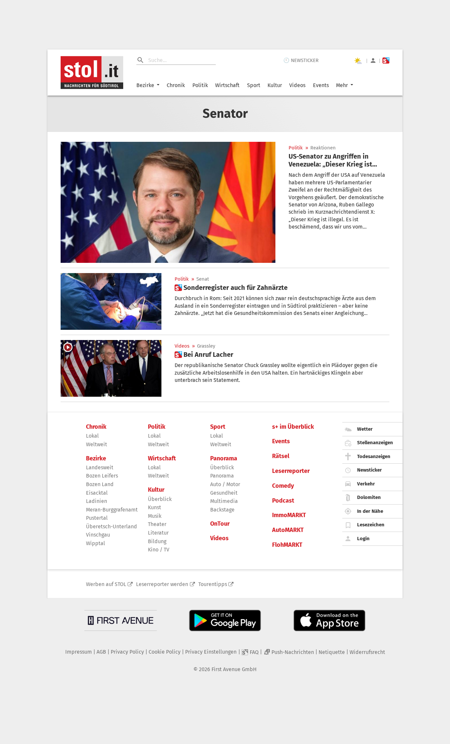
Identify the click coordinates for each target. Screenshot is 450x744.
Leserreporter (291, 471)
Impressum (78, 652)
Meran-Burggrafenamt (112, 510)
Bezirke (145, 85)
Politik (200, 85)
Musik (154, 516)
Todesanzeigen (373, 456)
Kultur (274, 85)
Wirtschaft (227, 85)
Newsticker (369, 470)
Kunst (154, 507)
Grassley (206, 346)
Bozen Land (100, 484)
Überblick (160, 499)
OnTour (220, 523)
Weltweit (96, 444)
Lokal (92, 436)
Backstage (222, 510)
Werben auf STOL (106, 584)
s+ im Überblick (293, 426)
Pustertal (97, 518)
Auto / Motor (225, 484)
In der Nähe (370, 511)
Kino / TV (158, 549)
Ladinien (96, 501)
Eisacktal (97, 493)
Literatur (158, 533)
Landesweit (99, 467)
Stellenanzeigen (375, 443)
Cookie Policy (165, 652)
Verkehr (366, 484)
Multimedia (224, 501)
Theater (157, 524)
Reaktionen (323, 148)
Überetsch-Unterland (111, 526)
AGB (101, 652)
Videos (297, 85)
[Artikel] (168, 202)
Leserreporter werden (162, 584)
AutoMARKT (288, 530)
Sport (253, 85)
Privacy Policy (127, 652)
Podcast (283, 500)
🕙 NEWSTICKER (301, 60)
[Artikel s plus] (111, 301)
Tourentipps (212, 584)
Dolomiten (369, 497)
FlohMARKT (287, 545)
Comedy (283, 485)
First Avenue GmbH (234, 669)
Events (321, 85)
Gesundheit (224, 493)
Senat (202, 279)
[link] (339, 160)
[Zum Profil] (373, 60)
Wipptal (95, 543)
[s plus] (385, 60)
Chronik (176, 85)
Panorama (223, 458)
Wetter (365, 429)
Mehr (342, 85)
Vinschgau (98, 535)
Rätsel (280, 456)
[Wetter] (358, 61)
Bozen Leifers (102, 476)
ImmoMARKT (289, 515)
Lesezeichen (370, 525)
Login (363, 539)
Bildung (157, 541)
